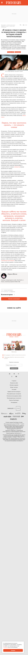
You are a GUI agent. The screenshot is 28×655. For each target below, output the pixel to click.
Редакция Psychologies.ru (8, 290)
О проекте (14, 380)
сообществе (17, 167)
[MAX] (9, 373)
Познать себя (11, 52)
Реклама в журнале (14, 385)
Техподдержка (14, 402)
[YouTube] (16, 376)
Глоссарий (14, 389)
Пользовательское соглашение (14, 393)
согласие (8, 355)
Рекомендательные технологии (14, 398)
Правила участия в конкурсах (14, 391)
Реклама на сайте (14, 383)
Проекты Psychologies (14, 400)
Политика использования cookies (14, 396)
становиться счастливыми (7, 260)
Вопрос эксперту (14, 387)
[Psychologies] (13, 2)
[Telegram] (14, 373)
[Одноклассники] (12, 376)
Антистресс (17, 52)
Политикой (7, 357)
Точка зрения (3, 24)
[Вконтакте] (18, 373)
